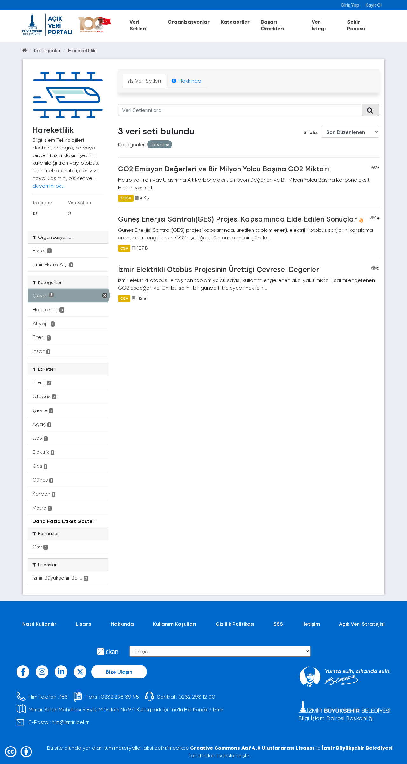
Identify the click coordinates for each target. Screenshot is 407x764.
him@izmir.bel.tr (70, 722)
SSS (278, 623)
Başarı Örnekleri (272, 24)
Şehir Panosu (356, 24)
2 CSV (125, 197)
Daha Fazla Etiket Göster (63, 521)
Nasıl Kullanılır (39, 623)
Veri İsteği (319, 24)
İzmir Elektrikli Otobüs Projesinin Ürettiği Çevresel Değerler (218, 269)
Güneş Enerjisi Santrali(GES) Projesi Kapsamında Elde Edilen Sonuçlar (237, 219)
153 (64, 696)
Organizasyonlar (189, 21)
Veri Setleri (137, 24)
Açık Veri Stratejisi (362, 623)
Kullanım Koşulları (174, 623)
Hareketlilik (82, 50)
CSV (124, 248)
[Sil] (167, 144)
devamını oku (48, 185)
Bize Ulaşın (119, 671)
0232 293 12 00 (196, 696)
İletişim (311, 623)
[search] (370, 110)
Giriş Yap (350, 5)
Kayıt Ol (374, 5)
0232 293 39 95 (120, 696)
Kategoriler (235, 21)
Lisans (83, 623)
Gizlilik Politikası (235, 623)
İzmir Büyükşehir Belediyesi (357, 747)
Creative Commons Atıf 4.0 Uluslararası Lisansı (252, 747)
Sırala (310, 132)
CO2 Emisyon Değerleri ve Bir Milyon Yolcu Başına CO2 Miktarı (223, 168)
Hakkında (189, 80)
